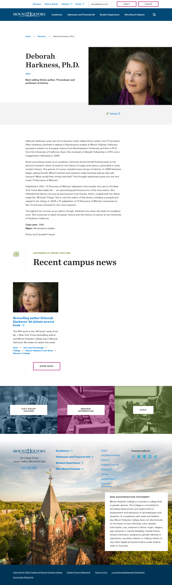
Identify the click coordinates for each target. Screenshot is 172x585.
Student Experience (109, 14)
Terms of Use (101, 572)
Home (28, 36)
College (16, 350)
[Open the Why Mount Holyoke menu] (134, 18)
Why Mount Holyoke (135, 14)
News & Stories (51, 4)
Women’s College (21, 353)
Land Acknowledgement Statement (128, 572)
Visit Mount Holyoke (110, 455)
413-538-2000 (29, 467)
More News (47, 366)
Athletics (65, 4)
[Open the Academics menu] (57, 18)
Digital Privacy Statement (78, 572)
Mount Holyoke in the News (39, 350)
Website (113, 113)
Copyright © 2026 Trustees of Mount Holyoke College (37, 572)
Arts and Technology (33, 347)
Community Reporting (23, 577)
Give (147, 4)
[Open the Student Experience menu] (109, 18)
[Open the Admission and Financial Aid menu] (81, 18)
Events (78, 4)
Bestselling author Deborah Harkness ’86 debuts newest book (33, 321)
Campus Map (107, 478)
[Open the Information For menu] (105, 4)
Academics (56, 14)
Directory (37, 4)
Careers (104, 474)
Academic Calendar (110, 464)
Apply (127, 4)
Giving (104, 450)
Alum (28, 73)
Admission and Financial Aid (81, 14)
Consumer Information (106, 484)
